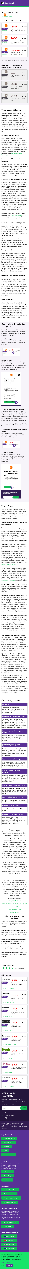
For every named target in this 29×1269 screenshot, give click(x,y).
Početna (3, 10)
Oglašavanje (7, 1226)
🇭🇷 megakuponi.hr (9, 1236)
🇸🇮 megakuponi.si (9, 1240)
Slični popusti (14, 912)
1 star (3, 968)
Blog (5, 1150)
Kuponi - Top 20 (8, 1142)
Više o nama (7, 1172)
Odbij (3, 1265)
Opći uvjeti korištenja (10, 1190)
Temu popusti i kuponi (14, 901)
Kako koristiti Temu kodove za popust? (14, 904)
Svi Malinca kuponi (7, 1072)
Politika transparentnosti (11, 1198)
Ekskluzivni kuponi (9, 1138)
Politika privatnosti (9, 1194)
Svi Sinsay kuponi (7, 1016)
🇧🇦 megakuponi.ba (9, 1248)
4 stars (12, 968)
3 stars (9, 968)
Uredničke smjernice (10, 1202)
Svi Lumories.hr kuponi (9, 1044)
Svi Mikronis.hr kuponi (8, 988)
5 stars (15, 968)
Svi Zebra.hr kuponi (8, 1030)
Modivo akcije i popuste (8, 580)
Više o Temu (14, 906)
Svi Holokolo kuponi (8, 1002)
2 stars (6, 968)
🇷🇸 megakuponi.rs (9, 1244)
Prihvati (10, 1265)
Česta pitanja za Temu (14, 909)
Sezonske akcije (8, 1155)
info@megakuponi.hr (10, 1222)
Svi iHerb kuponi (7, 1058)
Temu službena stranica (6, 16)
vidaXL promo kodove (18, 215)
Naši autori (7, 1180)
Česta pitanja (8, 1176)
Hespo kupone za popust (8, 564)
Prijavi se (24, 1108)
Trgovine (9, 10)
